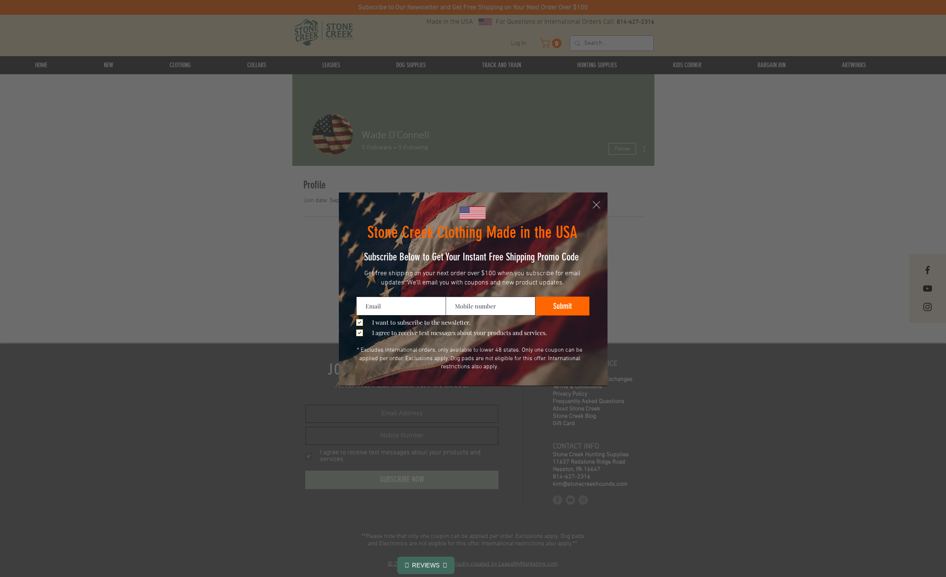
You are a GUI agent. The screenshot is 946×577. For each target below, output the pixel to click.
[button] (596, 205)
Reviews (426, 565)
